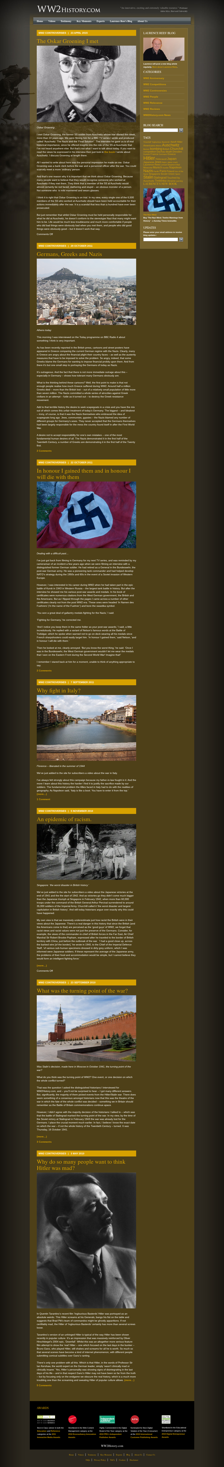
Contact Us (150, 1454)
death (169, 151)
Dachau (161, 151)
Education (42, 1431)
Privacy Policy (100, 1460)
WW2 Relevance (152, 102)
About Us (142, 21)
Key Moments (84, 21)
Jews (158, 161)
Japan (172, 159)
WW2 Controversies (52, 32)
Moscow (147, 167)
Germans (163, 154)
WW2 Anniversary (153, 78)
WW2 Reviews (151, 109)
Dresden (177, 151)
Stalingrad (160, 177)
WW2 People (150, 96)
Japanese (148, 162)
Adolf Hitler (176, 141)
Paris (163, 171)
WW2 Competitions (154, 84)
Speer (177, 174)
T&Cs (112, 1460)
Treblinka (160, 180)
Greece (171, 154)
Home (40, 21)
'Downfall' (147, 142)
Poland (170, 171)
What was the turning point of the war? (82, 990)
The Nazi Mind (149, 215)
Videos (51, 21)
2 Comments (44, 450)
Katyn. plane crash (170, 162)
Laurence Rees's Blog (121, 21)
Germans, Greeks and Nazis (69, 254)
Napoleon (175, 167)
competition (149, 151)
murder (166, 168)
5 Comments (44, 1385)
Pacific (156, 171)
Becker (146, 149)
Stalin (148, 177)
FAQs (88, 1460)
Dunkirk (146, 154)
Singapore (154, 173)
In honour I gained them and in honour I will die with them (84, 473)
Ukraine (171, 180)
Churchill (176, 149)
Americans (149, 145)
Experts (101, 21)
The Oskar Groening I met (67, 41)
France (154, 154)
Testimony (66, 21)
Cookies (122, 1460)
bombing (156, 149)
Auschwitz (170, 145)
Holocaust (161, 159)
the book (109, 152)
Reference (55, 1431)
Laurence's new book (160, 184)
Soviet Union (168, 173)
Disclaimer (134, 1460)
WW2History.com (43, 6)
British (166, 149)
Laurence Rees (151, 164)
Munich (157, 167)
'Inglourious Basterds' (161, 142)
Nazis (148, 171)
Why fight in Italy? (58, 690)
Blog (128, 1454)
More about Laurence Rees (164, 67)
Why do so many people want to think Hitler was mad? (81, 1165)
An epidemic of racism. (64, 819)
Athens (159, 146)
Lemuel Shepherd (168, 165)
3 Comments (44, 1141)
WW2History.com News (157, 115)
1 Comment (43, 799)
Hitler (149, 158)
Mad (178, 165)
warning (179, 181)
